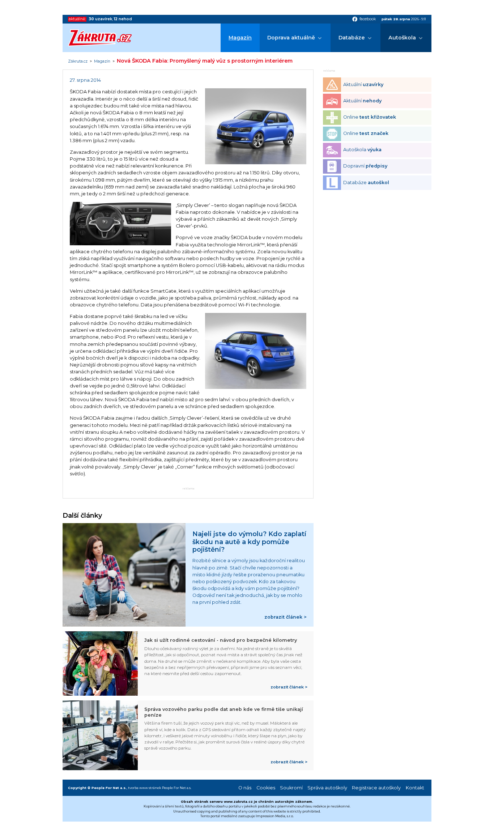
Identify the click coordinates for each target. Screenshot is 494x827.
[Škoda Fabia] (255, 162)
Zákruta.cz (78, 61)
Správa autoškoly (327, 787)
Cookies (265, 787)
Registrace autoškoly (376, 787)
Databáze (351, 37)
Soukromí (291, 787)
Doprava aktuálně (291, 37)
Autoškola (402, 37)
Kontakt (415, 787)
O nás (244, 787)
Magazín (240, 37)
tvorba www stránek (144, 788)
